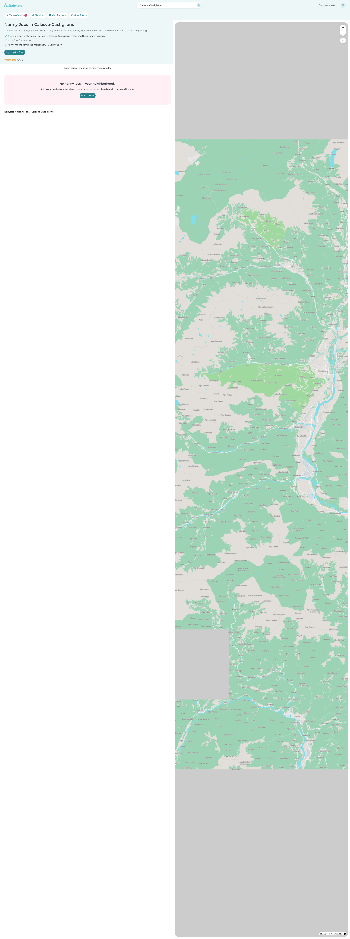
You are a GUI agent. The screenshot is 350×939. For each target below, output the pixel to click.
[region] (261, 479)
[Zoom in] (343, 27)
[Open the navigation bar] (343, 5)
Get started (87, 95)
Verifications (58, 15)
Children (39, 15)
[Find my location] (343, 40)
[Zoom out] (343, 33)
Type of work (17, 15)
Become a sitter (327, 5)
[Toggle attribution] (344, 933)
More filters (80, 15)
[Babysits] (13, 5)
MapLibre (324, 934)
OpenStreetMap (336, 934)
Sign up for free (14, 52)
